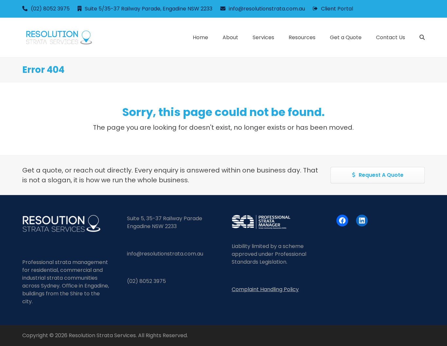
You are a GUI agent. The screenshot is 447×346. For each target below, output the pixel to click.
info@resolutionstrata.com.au (267, 8)
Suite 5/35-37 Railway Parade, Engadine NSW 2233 (148, 8)
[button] (422, 37)
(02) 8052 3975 (50, 8)
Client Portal (337, 8)
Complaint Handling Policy (265, 289)
